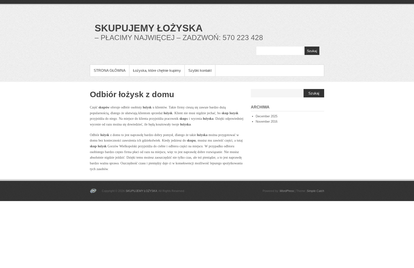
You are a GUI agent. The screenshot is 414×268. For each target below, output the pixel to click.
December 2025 (266, 116)
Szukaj (312, 51)
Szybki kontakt (200, 70)
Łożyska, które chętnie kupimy (157, 70)
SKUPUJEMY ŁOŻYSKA (149, 28)
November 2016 (266, 121)
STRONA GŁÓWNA (110, 70)
